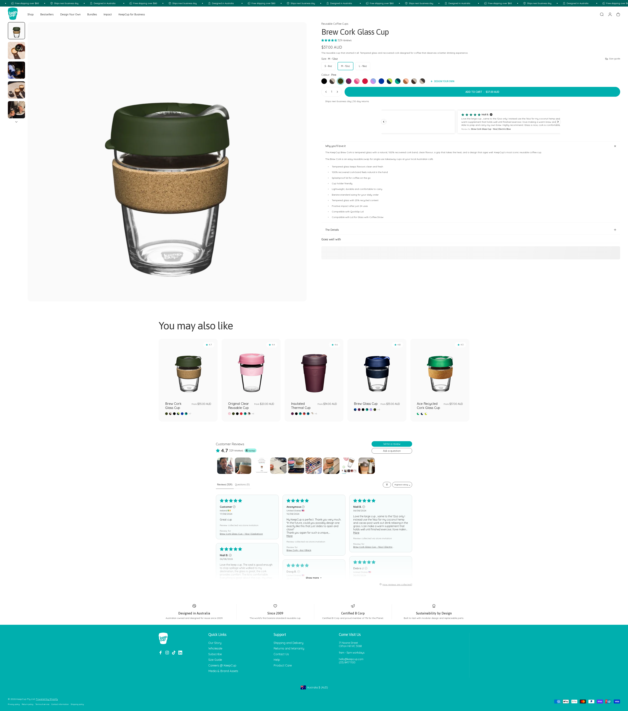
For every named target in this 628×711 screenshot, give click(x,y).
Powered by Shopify (47, 699)
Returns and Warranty (289, 648)
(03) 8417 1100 (347, 662)
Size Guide (215, 660)
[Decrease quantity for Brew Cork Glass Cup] (325, 92)
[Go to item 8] (349, 466)
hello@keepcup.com (351, 659)
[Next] (298, 169)
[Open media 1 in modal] (167, 161)
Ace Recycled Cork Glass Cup (428, 406)
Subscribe (215, 654)
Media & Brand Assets (223, 671)
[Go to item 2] (16, 50)
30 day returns (361, 101)
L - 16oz (363, 66)
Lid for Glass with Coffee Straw (367, 217)
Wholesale (215, 648)
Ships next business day (338, 101)
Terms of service (42, 704)
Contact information (60, 704)
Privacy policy (14, 704)
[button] (329, 40)
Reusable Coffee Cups (334, 23)
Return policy (27, 704)
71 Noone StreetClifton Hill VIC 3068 (350, 644)
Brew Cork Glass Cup (173, 406)
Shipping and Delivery (288, 643)
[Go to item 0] (16, 30)
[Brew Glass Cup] (376, 368)
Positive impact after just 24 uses (350, 206)
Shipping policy (77, 704)
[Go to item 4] (16, 90)
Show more (312, 577)
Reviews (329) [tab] (224, 484)
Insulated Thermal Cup (301, 406)
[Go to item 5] (16, 109)
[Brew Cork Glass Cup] (188, 368)
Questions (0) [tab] (242, 484)
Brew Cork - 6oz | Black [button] (299, 550)
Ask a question (392, 450)
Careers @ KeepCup (222, 665)
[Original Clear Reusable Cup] (251, 368)
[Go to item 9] (366, 466)
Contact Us (281, 654)
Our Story (214, 643)
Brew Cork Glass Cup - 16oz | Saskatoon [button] (241, 533)
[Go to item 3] (16, 70)
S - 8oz (328, 66)
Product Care (283, 665)
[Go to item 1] (225, 466)
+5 (253, 414)
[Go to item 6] (313, 466)
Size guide (614, 58)
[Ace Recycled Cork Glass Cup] (439, 368)
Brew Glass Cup (366, 404)
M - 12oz (345, 66)
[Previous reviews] (384, 122)
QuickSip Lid (357, 211)
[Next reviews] (558, 122)
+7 (190, 414)
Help (277, 660)
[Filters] (387, 484)
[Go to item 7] (331, 466)
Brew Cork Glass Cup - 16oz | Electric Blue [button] (372, 546)
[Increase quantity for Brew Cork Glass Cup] (338, 92)
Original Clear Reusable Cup (238, 406)
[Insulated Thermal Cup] (314, 368)
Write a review (391, 444)
